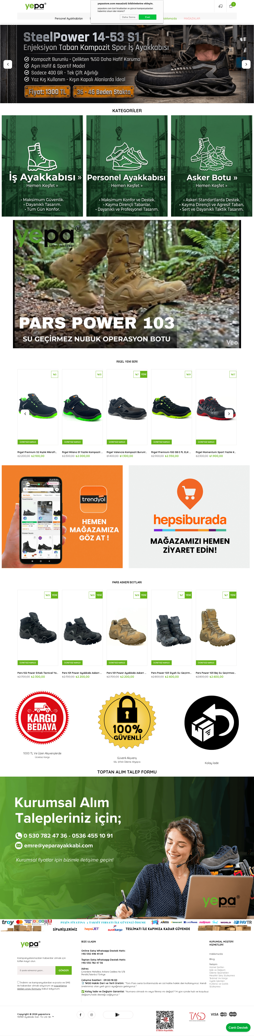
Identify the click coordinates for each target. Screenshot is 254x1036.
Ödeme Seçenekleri (219, 972)
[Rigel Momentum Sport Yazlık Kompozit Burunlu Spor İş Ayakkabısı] (82, 407)
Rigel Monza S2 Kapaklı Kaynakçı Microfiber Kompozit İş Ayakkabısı (171, 452)
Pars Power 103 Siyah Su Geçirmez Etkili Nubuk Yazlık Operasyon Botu (37, 672)
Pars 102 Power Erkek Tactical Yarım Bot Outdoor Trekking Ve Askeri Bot (127, 672)
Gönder (64, 970)
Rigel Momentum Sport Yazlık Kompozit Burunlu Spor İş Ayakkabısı (82, 452)
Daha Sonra (128, 17)
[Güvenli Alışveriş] (127, 720)
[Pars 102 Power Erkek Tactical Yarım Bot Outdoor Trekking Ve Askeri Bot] (127, 628)
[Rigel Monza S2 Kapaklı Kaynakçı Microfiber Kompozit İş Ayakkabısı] (171, 407)
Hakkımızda (169, 18)
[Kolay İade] (211, 723)
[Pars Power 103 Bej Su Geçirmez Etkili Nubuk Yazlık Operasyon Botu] (82, 628)
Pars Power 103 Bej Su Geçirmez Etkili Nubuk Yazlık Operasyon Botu (82, 672)
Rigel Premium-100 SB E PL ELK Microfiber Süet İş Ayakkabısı (37, 452)
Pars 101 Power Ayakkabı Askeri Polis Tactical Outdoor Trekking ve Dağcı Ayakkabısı (171, 672)
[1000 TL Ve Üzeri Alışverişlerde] (42, 718)
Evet (147, 17)
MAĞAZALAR (192, 18)
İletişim (213, 964)
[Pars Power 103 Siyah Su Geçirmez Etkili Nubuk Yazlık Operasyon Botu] (38, 628)
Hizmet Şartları (216, 967)
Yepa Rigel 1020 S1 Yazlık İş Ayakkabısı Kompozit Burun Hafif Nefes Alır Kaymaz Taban (127, 452)
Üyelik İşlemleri (217, 981)
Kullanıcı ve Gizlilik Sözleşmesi (218, 985)
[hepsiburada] (190, 516)
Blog (212, 959)
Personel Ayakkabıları (69, 18)
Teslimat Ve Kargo (218, 978)
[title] (42, 166)
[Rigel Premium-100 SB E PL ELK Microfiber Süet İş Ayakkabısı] (38, 407)
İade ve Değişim (217, 970)
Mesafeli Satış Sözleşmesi (222, 975)
